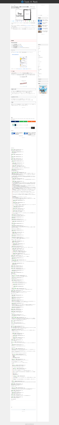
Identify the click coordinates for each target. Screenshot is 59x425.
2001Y (13, 272)
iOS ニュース (39, 51)
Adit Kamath (21, 46)
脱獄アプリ (14, 119)
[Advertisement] (23, 34)
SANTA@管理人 (15, 172)
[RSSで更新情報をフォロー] (32, 121)
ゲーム (38, 60)
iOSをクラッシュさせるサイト (27, 25)
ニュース (39, 63)
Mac (38, 54)
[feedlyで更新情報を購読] (23, 121)
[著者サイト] (15, 121)
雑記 (38, 75)
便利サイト (39, 66)
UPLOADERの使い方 (40, 57)
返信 (22, 154)
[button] (47, 15)
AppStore (39, 48)
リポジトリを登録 (16, 52)
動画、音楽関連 (39, 69)
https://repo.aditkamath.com (15, 54)
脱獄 (12, 117)
